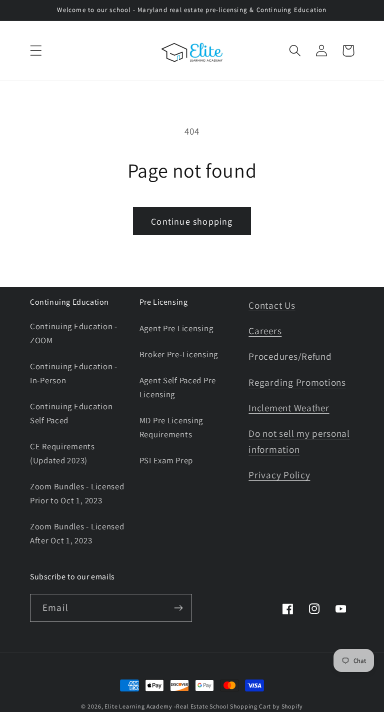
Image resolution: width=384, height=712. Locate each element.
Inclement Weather (288, 407)
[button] (36, 51)
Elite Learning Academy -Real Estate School (166, 706)
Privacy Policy (279, 474)
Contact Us (271, 305)
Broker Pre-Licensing (179, 354)
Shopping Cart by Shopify (266, 706)
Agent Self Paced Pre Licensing (178, 387)
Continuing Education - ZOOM (74, 333)
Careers (265, 330)
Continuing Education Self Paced (71, 413)
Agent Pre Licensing (177, 328)
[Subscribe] (178, 608)
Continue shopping (191, 221)
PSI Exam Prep (166, 460)
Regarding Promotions (297, 382)
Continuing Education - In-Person (74, 373)
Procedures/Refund (290, 356)
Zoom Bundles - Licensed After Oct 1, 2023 (77, 533)
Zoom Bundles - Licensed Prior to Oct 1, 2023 (77, 493)
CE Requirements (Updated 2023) (62, 453)
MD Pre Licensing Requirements (172, 427)
